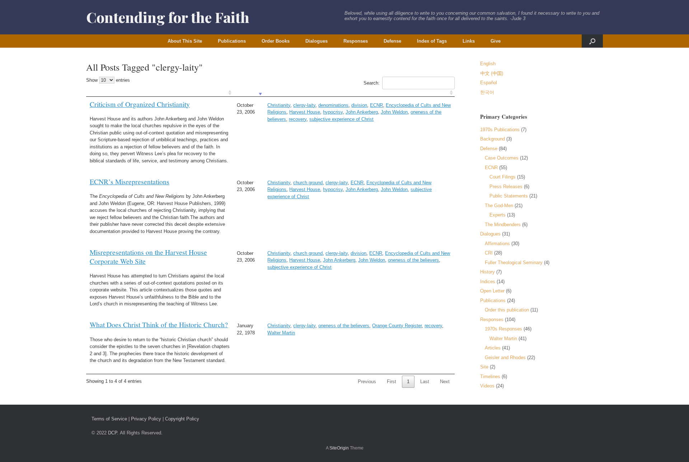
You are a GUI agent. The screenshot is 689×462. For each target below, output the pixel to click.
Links (469, 41)
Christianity (278, 105)
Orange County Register (397, 325)
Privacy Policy (146, 418)
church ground (308, 182)
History (487, 272)
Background (492, 139)
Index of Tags (432, 41)
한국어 (487, 92)
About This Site (185, 41)
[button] (592, 41)
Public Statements (508, 196)
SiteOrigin (339, 448)
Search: (372, 83)
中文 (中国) (491, 73)
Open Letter (492, 291)
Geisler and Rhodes (505, 357)
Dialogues (316, 41)
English (488, 63)
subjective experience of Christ (341, 119)
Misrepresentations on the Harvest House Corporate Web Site (148, 256)
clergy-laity (304, 105)
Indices (487, 281)
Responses (355, 41)
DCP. (113, 432)
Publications (232, 41)
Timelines (490, 376)
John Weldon (394, 112)
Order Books (276, 41)
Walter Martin (281, 332)
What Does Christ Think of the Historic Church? (159, 324)
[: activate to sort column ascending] (159, 93)
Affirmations (497, 243)
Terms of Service (109, 418)
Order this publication (507, 310)
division (359, 105)
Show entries (108, 80)
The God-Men (499, 205)
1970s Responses (503, 329)
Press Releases (505, 186)
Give (496, 41)
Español (488, 82)
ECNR (376, 105)
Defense (392, 41)
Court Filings (502, 177)
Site (484, 367)
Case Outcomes (502, 158)
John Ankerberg (362, 112)
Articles (493, 348)
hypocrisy (333, 112)
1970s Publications (500, 129)
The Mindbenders (503, 224)
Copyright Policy (182, 418)
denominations (333, 105)
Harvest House (304, 112)
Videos (487, 386)
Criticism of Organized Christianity (140, 104)
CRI (489, 253)
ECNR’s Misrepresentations (129, 181)
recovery (297, 119)
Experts (497, 215)
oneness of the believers (413, 260)
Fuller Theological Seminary (514, 262)
